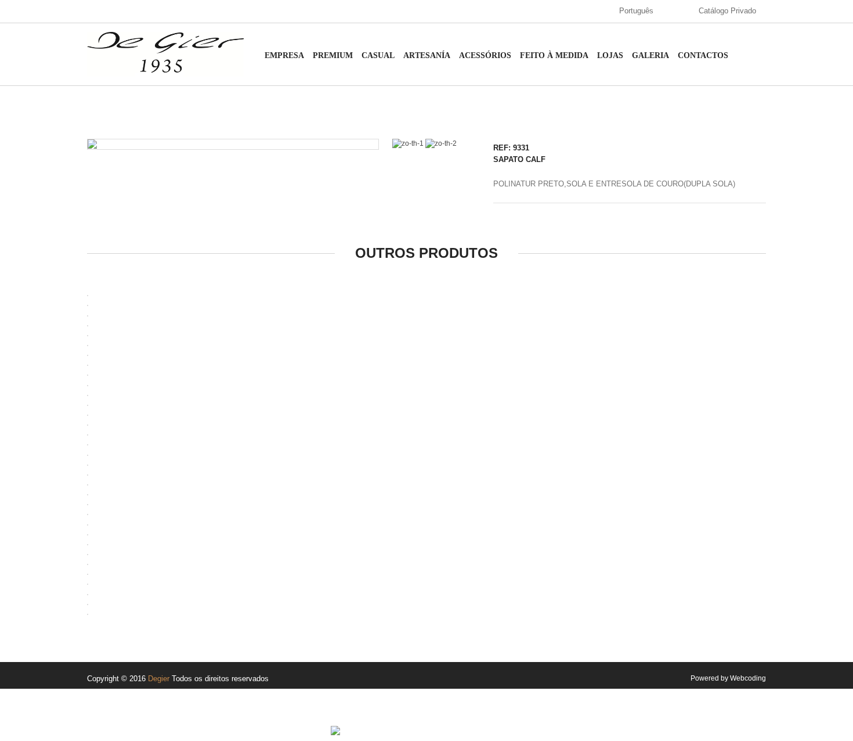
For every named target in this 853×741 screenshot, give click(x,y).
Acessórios (485, 55)
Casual (378, 55)
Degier (158, 678)
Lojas (610, 55)
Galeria (650, 55)
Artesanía (426, 55)
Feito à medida (554, 55)
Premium (333, 55)
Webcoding (748, 678)
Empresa (284, 55)
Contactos (703, 55)
